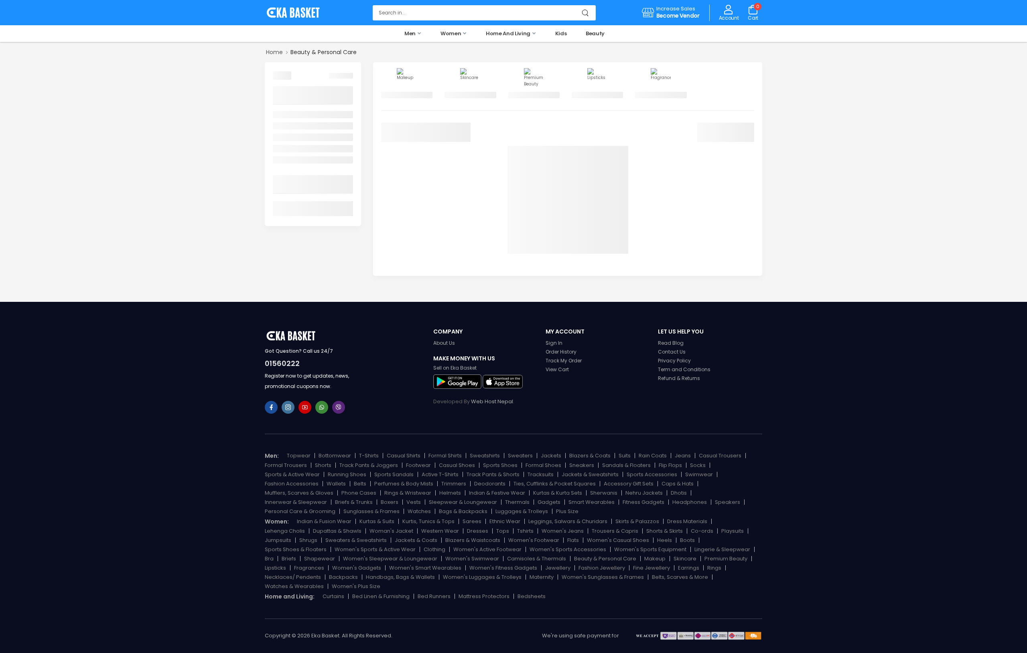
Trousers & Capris (615, 531)
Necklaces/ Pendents (293, 577)
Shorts (323, 465)
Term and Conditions (684, 369)
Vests (413, 502)
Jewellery (557, 567)
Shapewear (319, 558)
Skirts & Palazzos (637, 521)
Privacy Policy (674, 360)
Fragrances (289, 160)
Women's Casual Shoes (618, 540)
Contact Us (672, 351)
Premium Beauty (297, 137)
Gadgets (549, 502)
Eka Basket (325, 635)
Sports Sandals (394, 474)
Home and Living (508, 33)
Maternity (542, 577)
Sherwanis (603, 492)
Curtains (333, 596)
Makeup (285, 114)
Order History (561, 351)
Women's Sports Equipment (650, 549)
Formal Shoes (543, 465)
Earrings (688, 567)
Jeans (683, 455)
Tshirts (525, 531)
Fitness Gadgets (643, 502)
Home (274, 52)
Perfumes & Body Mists (403, 483)
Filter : (282, 75)
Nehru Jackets (644, 492)
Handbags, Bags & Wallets (400, 577)
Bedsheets (532, 596)
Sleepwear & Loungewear (463, 502)
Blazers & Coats (590, 455)
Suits (625, 455)
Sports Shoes (500, 465)
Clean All (341, 76)
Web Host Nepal (492, 401)
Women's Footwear (533, 540)
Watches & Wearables (294, 586)
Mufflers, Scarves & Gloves (299, 492)
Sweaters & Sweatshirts (356, 540)
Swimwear (699, 474)
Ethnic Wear (504, 521)
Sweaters (520, 455)
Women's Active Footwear (487, 549)
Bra (269, 558)
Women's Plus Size (356, 586)
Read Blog (671, 343)
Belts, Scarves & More (680, 577)
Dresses (477, 531)
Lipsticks (285, 148)
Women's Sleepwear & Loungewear (390, 558)
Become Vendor (678, 16)
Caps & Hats (678, 483)
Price (281, 184)
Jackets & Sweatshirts (590, 474)
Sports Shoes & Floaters (296, 549)
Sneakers (581, 465)
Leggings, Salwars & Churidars (567, 521)
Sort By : (393, 130)
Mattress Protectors (484, 596)
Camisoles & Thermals (536, 558)
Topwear (299, 455)
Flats (573, 540)
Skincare (285, 125)
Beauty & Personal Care (605, 558)
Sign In (554, 343)
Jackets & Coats (416, 540)
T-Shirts (369, 455)
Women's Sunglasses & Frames (603, 577)
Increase (668, 8)
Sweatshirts (485, 455)
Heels (664, 540)
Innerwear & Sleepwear (296, 502)
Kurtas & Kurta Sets (557, 492)
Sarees (472, 521)
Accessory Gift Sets (629, 483)
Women (451, 33)
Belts (360, 483)
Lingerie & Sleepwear (722, 549)
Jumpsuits (278, 540)
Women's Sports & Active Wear (375, 549)
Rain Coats (653, 455)
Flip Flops (670, 465)
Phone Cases (358, 492)
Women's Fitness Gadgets (503, 567)
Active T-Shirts (440, 474)
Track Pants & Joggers (368, 465)
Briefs (289, 558)
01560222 (282, 363)
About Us (444, 343)
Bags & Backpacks (463, 511)
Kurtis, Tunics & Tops (428, 521)
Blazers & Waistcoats (472, 540)
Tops (502, 531)
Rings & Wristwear (407, 492)
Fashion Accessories (292, 483)
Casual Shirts (403, 455)
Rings (714, 567)
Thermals (517, 502)
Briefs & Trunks (354, 502)
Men (410, 33)
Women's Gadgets (356, 567)
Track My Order (564, 360)
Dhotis (679, 492)
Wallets (336, 483)
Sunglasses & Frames (371, 511)
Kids (561, 33)
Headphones (689, 502)
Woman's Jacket (391, 531)
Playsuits (732, 531)
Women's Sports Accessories (568, 549)
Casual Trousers (720, 455)
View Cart (557, 369)
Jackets (551, 455)
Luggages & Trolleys (521, 511)
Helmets (450, 492)
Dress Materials (687, 521)
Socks (698, 465)
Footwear (418, 465)
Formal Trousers (286, 465)
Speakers (727, 502)
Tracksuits (541, 474)
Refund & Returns (679, 378)
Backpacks (343, 577)
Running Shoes (347, 474)
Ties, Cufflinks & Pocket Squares (555, 483)
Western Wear (440, 531)
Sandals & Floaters (626, 465)
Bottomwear (335, 455)
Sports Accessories (652, 474)
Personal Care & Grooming (300, 511)
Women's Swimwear (472, 558)
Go (345, 208)
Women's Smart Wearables (425, 567)
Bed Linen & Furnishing (381, 596)
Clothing (434, 549)
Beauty (595, 33)
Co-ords (702, 531)
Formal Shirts (445, 455)
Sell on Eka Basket (455, 367)
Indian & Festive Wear (497, 492)
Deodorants (489, 483)
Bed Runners (434, 596)
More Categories (299, 95)
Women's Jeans (563, 531)
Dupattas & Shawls (337, 531)
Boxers (389, 502)
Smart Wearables (591, 502)
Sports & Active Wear (292, 474)
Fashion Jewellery (601, 567)
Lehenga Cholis (285, 531)
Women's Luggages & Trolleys (482, 577)
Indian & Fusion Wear (324, 521)
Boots (687, 540)
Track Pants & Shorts (493, 474)
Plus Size (567, 511)
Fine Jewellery (651, 567)
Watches (419, 511)
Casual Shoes (457, 465)
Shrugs (308, 540)
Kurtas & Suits (376, 521)
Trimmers (453, 483)
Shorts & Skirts (664, 531)
